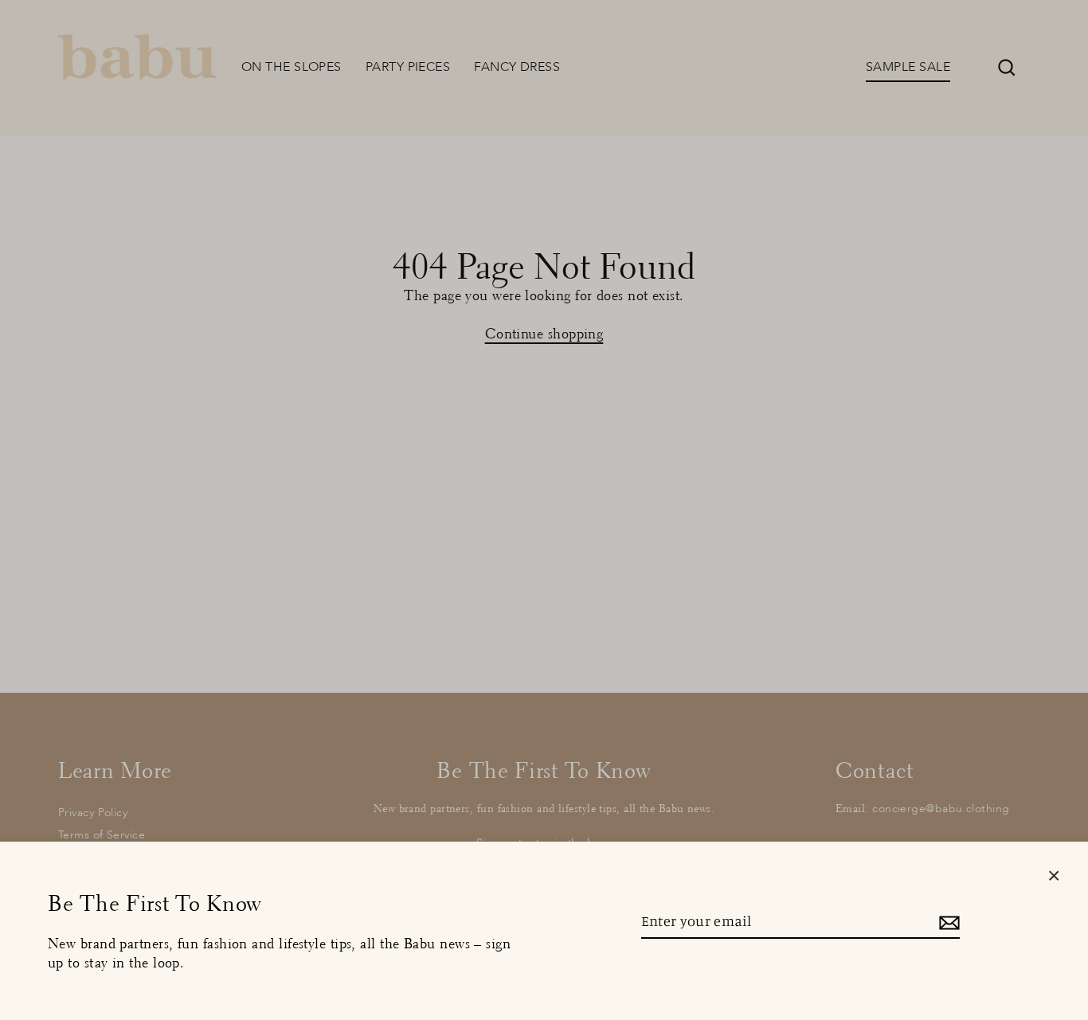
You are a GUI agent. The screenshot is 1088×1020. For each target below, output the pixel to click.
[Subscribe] (947, 921)
